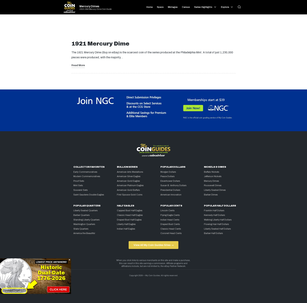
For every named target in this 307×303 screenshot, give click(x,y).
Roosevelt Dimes (213, 185)
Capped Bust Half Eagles (129, 210)
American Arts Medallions (130, 172)
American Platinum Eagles (130, 185)
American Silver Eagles (129, 176)
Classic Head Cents (170, 229)
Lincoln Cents (167, 210)
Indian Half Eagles (126, 229)
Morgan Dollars (168, 172)
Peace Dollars (167, 176)
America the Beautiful (84, 233)
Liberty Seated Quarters (85, 210)
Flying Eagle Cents (170, 215)
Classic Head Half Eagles (130, 215)
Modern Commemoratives (86, 176)
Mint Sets (78, 185)
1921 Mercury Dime (100, 44)
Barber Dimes (211, 194)
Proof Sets (78, 181)
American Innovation (170, 194)
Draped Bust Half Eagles (129, 220)
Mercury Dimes (89, 6)
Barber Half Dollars (213, 233)
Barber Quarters (81, 215)
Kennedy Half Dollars (214, 215)
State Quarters (80, 229)
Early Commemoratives (85, 172)
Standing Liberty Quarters (86, 220)
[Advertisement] (153, 29)
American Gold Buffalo (128, 190)
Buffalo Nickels (211, 172)
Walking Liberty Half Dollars (218, 220)
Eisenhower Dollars (170, 181)
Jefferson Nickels (213, 176)
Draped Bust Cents (170, 224)
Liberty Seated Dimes (215, 190)
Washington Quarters (84, 224)
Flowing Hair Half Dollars (216, 224)
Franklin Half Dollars (214, 210)
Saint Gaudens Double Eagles (88, 194)
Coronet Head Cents (171, 233)
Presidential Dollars (170, 190)
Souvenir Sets (80, 190)
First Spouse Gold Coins (129, 194)
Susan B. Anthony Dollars (173, 185)
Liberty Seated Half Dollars (217, 229)
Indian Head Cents (169, 220)
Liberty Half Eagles (126, 224)
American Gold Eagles (128, 181)
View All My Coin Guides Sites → (154, 245)
